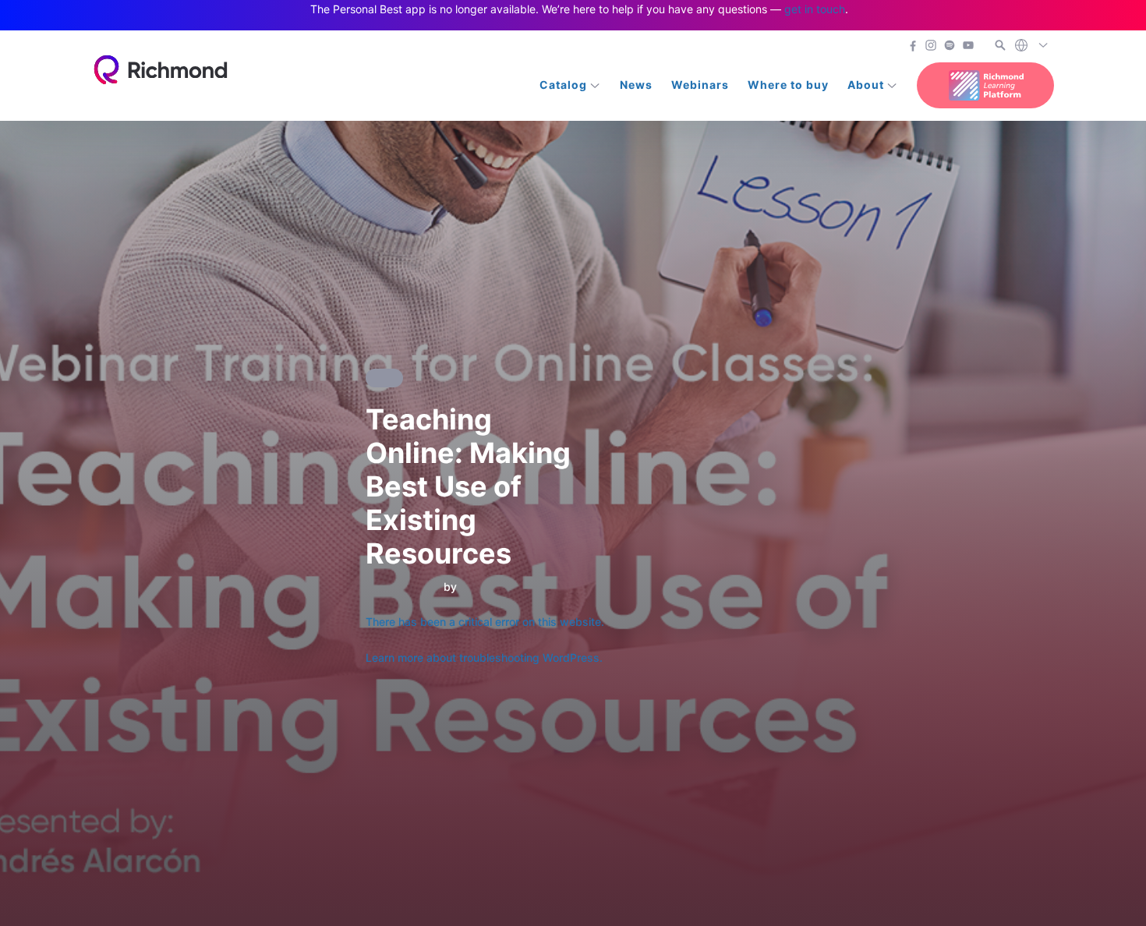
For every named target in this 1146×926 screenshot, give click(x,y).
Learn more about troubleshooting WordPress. (484, 657)
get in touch (814, 9)
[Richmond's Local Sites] (1032, 46)
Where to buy (788, 84)
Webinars (700, 84)
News (636, 84)
